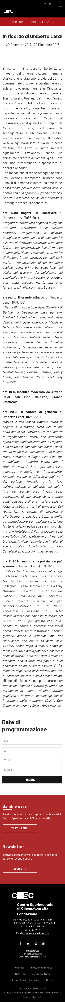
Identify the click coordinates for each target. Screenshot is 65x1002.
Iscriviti (20, 868)
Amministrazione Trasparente (26, 980)
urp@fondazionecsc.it (32, 997)
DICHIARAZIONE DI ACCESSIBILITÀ (32, 988)
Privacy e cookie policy (41, 967)
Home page (18, 967)
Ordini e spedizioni (41, 973)
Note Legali (21, 973)
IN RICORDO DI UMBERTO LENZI (31, 21)
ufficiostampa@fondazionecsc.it (32, 957)
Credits (49, 980)
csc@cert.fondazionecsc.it (35, 933)
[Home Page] (8, 11)
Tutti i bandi (20, 828)
